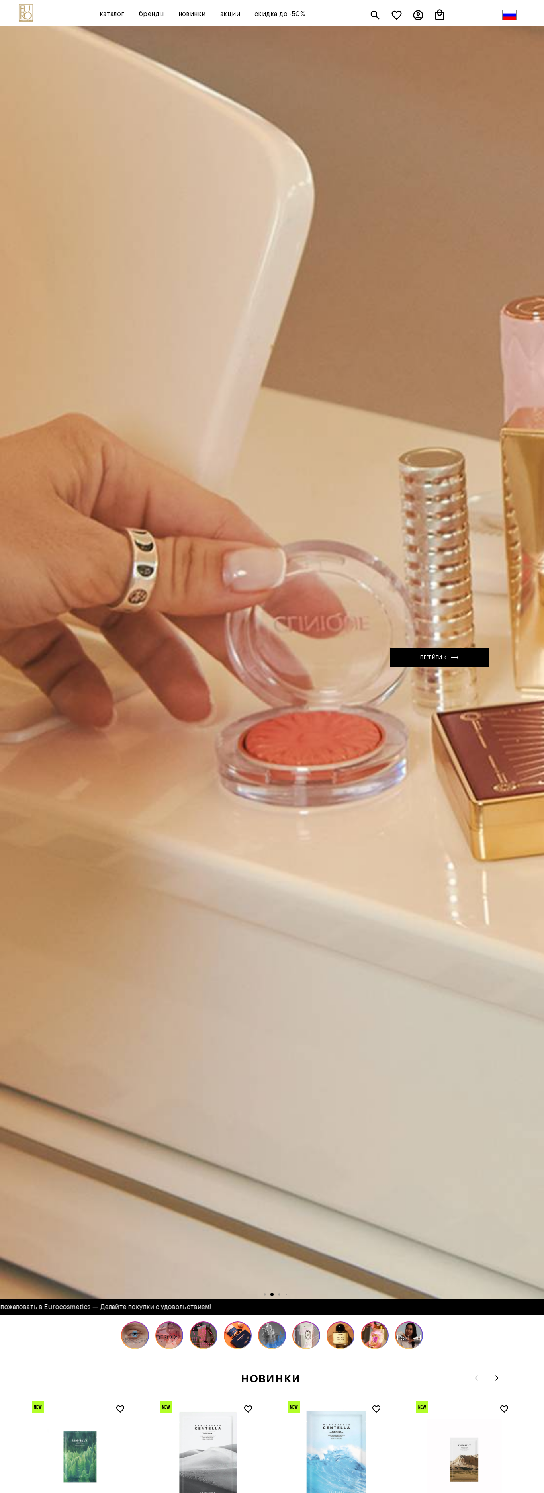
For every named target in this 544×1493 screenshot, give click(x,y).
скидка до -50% (279, 14)
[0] (397, 16)
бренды (151, 14)
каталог (112, 14)
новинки (192, 14)
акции (230, 14)
